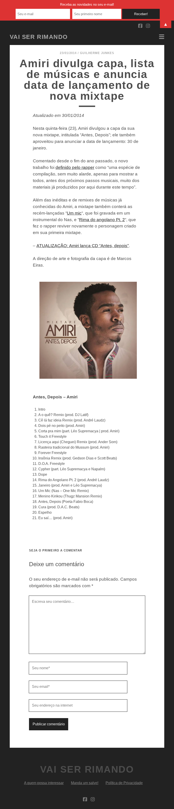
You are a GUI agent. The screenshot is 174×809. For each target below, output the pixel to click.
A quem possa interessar (44, 783)
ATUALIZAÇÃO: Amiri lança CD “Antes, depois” (82, 245)
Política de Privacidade (124, 783)
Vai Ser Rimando (39, 36)
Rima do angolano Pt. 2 (102, 219)
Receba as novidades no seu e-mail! (87, 4)
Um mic (74, 213)
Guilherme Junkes (97, 53)
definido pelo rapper (75, 167)
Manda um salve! (84, 783)
